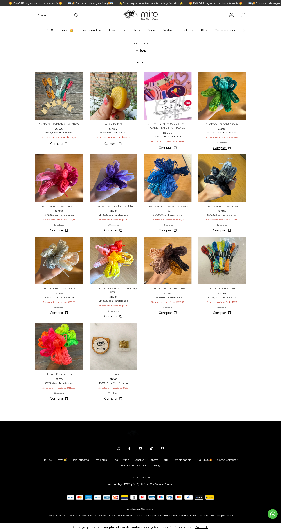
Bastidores (117, 30)
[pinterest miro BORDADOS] (162, 448)
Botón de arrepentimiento (220, 515)
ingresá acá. (195, 515)
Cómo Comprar (227, 459)
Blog (157, 465)
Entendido (201, 527)
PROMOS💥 (204, 459)
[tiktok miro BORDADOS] (151, 448)
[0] (241, 16)
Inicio (136, 43)
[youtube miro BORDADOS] (140, 448)
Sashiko (169, 30)
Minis (151, 30)
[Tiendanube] (140, 509)
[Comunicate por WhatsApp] (273, 514)
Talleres (187, 30)
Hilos (136, 30)
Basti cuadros (91, 30)
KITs (204, 30)
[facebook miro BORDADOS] (129, 448)
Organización (225, 30)
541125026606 (141, 477)
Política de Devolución (135, 465)
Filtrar (140, 62)
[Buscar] (76, 14)
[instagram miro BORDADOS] (118, 448)
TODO (50, 30)
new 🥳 (67, 30)
